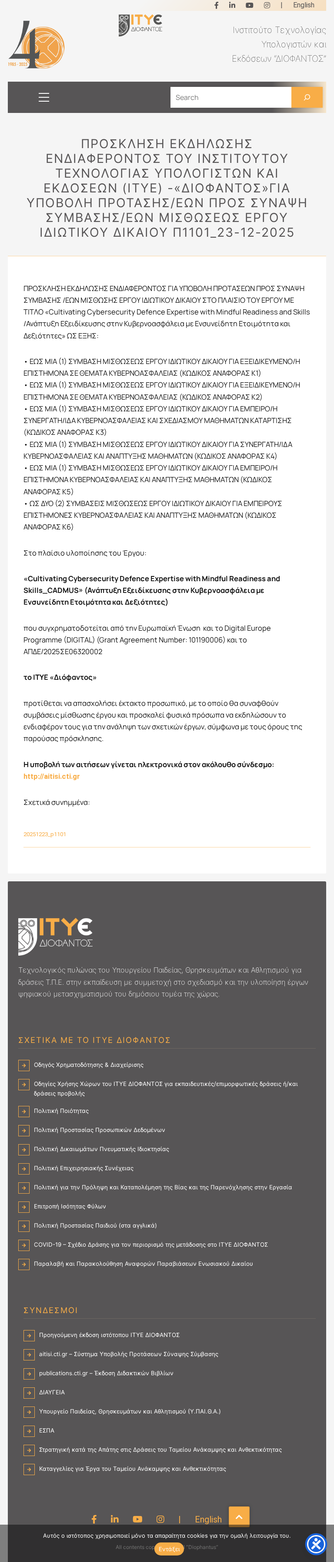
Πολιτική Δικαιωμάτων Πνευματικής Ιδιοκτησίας (101, 1148)
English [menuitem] (303, 5)
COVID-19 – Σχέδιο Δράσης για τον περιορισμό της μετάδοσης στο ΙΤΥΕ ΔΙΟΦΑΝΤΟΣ (151, 1244)
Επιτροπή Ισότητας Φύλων (70, 1206)
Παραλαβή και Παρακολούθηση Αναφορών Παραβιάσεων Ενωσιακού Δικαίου (143, 1263)
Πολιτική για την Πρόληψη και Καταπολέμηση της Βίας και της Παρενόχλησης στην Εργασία (163, 1187)
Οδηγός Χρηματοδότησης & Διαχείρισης (89, 1064)
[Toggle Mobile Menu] (36, 97)
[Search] (307, 97)
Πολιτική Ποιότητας (61, 1110)
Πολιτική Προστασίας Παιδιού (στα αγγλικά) (95, 1225)
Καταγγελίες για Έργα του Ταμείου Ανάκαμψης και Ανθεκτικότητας (132, 1468)
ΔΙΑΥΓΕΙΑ (52, 1392)
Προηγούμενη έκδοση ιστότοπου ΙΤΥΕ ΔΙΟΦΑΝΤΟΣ (109, 1334)
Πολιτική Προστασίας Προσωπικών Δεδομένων (99, 1129)
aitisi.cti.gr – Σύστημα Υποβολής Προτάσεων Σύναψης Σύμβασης (128, 1353)
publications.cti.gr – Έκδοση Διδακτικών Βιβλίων (106, 1373)
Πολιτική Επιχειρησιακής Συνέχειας (84, 1168)
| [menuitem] (282, 5)
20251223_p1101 (44, 834)
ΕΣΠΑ (46, 1430)
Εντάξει (169, 1548)
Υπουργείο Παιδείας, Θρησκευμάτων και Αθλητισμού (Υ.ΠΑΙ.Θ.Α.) (130, 1411)
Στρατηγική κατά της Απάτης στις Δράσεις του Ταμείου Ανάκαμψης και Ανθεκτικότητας (160, 1449)
